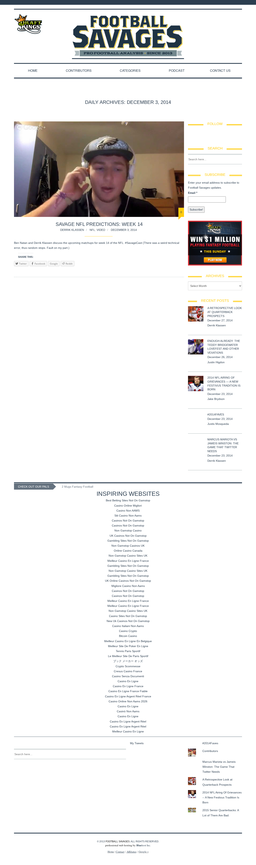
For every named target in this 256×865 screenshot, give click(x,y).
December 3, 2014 (124, 229)
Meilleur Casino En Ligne (128, 731)
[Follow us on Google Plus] (236, 2)
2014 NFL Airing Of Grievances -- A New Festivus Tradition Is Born (222, 797)
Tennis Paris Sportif (128, 651)
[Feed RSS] (221, 2)
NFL (92, 229)
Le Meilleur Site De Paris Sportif (128, 656)
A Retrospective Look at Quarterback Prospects (224, 311)
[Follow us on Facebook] (226, 2)
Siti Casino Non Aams (128, 515)
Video (101, 229)
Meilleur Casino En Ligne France (128, 560)
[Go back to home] (128, 32)
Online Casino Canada (128, 550)
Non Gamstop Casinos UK (128, 545)
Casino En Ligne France (128, 686)
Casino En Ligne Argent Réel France (128, 696)
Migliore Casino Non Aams (128, 585)
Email (192, 192)
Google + (144, 851)
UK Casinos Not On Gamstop (128, 535)
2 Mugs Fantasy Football (77, 486)
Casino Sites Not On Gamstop (128, 616)
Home (33, 70)
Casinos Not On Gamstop (128, 520)
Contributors (79, 70)
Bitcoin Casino (128, 636)
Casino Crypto (128, 631)
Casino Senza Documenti (128, 676)
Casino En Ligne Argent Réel (128, 721)
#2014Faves (215, 414)
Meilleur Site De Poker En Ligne (128, 646)
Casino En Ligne (128, 681)
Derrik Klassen (72, 229)
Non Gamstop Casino (128, 530)
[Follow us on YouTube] (241, 2)
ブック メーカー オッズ (128, 661)
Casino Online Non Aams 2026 (128, 701)
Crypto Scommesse (128, 666)
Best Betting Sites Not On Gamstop (128, 500)
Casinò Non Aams (128, 711)
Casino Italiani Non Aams (128, 626)
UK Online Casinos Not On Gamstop (128, 580)
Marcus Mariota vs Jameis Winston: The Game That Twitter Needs (219, 766)
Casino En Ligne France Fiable (128, 691)
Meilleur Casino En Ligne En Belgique (128, 641)
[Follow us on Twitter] (231, 2)
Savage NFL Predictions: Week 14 (99, 224)
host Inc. (143, 845)
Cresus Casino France (128, 671)
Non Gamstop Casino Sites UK (128, 555)
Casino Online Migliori (128, 505)
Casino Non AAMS (128, 510)
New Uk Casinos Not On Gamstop (128, 621)
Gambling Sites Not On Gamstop (128, 540)
